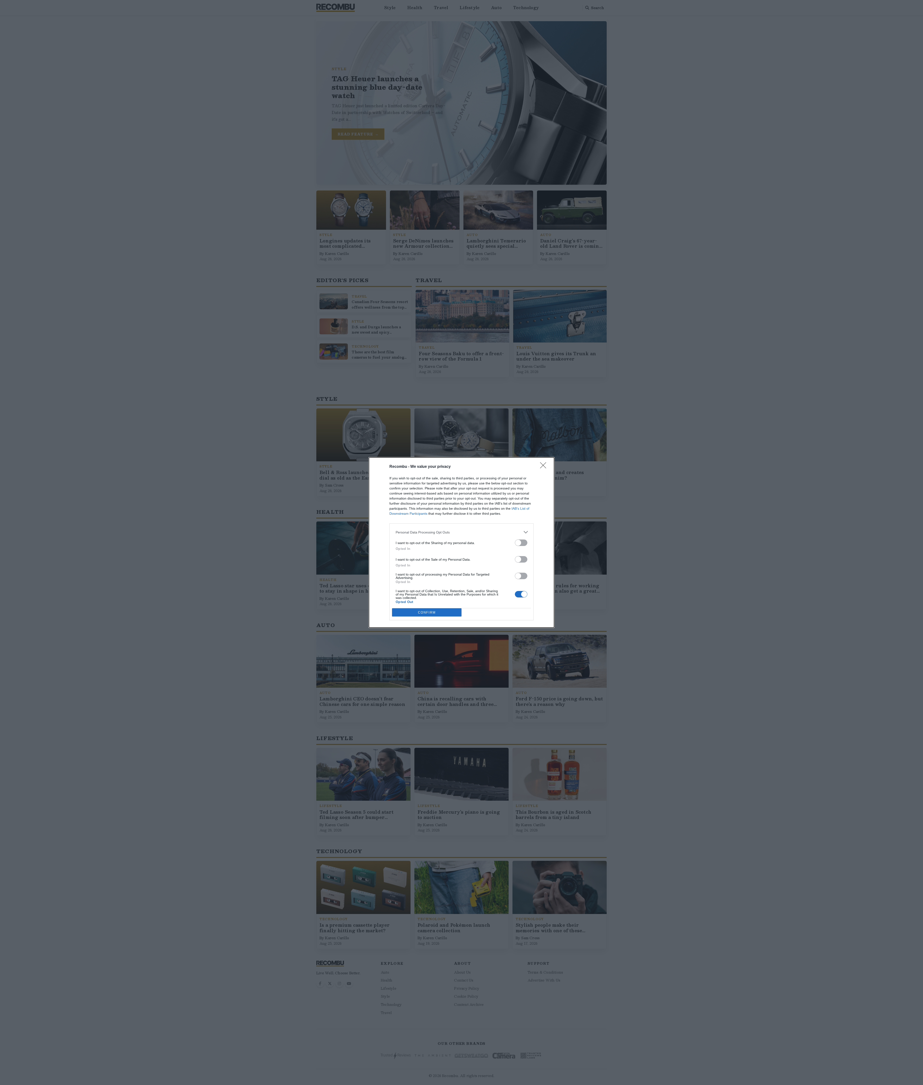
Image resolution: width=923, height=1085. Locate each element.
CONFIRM (427, 612)
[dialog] (461, 542)
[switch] (521, 542)
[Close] (544, 466)
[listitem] (461, 532)
